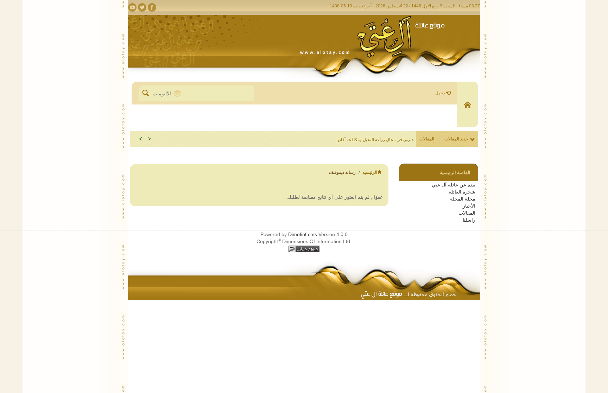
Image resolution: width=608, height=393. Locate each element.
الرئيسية (369, 172)
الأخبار (469, 206)
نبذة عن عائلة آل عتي (453, 185)
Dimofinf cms (302, 234)
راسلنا (469, 220)
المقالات (466, 213)
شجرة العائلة (462, 192)
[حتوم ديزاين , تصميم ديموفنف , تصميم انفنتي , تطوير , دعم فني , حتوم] (304, 248)
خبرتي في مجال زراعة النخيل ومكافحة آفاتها (375, 139)
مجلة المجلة (462, 199)
